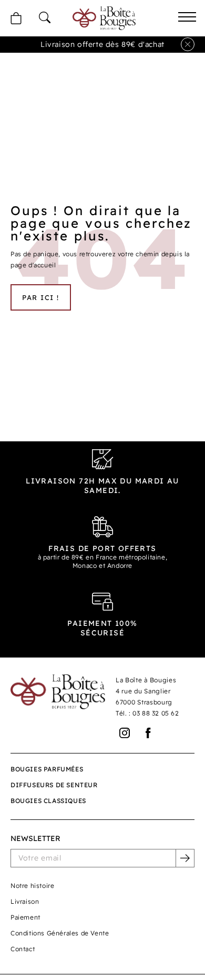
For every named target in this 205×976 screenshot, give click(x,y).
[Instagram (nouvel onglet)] (125, 733)
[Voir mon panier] (15, 18)
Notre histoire (32, 886)
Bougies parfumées (47, 769)
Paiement (25, 917)
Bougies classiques (48, 801)
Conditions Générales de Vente (60, 933)
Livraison (25, 901)
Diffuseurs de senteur (54, 785)
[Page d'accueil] (104, 18)
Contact (23, 949)
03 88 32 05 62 (155, 713)
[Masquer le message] (187, 44)
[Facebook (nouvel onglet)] (148, 733)
